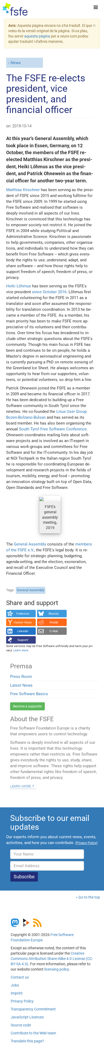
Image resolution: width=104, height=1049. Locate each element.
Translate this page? (27, 1041)
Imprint (17, 993)
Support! (22, 639)
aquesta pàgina (37, 36)
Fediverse (22, 613)
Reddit (54, 622)
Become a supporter (27, 706)
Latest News (21, 685)
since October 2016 (49, 291)
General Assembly (30, 544)
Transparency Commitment (33, 1009)
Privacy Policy (22, 1001)
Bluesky (54, 613)
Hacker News (23, 622)
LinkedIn (22, 631)
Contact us (20, 977)
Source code (21, 1025)
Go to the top (89, 897)
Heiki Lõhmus (18, 286)
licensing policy (56, 969)
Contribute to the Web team (33, 1033)
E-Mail (54, 631)
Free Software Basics (29, 693)
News (16, 62)
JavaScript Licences (27, 1017)
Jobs (15, 985)
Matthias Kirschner (23, 189)
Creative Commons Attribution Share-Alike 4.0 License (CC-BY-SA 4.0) (52, 958)
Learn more (20, 786)
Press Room (21, 676)
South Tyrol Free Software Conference (53, 429)
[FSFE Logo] (15, 9)
